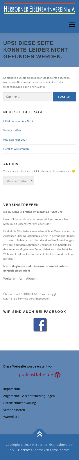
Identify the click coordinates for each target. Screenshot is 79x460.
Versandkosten (14, 410)
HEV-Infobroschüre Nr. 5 (18, 121)
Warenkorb (11, 417)
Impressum (11, 389)
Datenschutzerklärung (19, 403)
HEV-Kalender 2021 (15, 139)
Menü (71, 24)
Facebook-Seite (30, 294)
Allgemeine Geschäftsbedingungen (29, 396)
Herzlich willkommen (16, 149)
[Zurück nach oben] (39, 434)
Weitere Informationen (20, 278)
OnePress (25, 450)
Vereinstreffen (12, 130)
